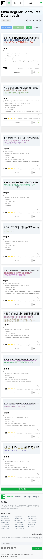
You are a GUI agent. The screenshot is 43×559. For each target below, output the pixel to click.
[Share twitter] (33, 20)
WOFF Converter (5, 520)
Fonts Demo (7, 27)
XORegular (6, 192)
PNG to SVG (4, 516)
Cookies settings (19, 528)
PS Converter (32, 522)
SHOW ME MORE (21, 489)
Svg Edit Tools (18, 516)
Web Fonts (10, 496)
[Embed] (34, 72)
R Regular (6, 368)
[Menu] (21, 3)
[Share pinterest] (37, 20)
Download (17, 72)
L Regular (6, 324)
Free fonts (3, 3)
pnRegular (6, 236)
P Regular (6, 412)
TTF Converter (32, 516)
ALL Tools (31, 526)
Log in (30, 3)
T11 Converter (32, 524)
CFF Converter (5, 524)
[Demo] (3, 65)
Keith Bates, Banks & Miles (12, 283)
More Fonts (20, 27)
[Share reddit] (30, 20)
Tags (29, 27)
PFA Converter (32, 520)
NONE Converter (19, 526)
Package (35, 496)
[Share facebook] (26, 20)
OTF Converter (5, 518)
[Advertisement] (22, 79)
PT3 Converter (18, 522)
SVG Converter (18, 518)
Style (24, 496)
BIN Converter (5, 522)
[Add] (38, 72)
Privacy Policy (5, 528)
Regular (5, 48)
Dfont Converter (5, 526)
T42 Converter (18, 524)
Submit (37, 548)
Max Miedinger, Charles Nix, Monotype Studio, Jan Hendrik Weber (23, 101)
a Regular (6, 148)
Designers (37, 27)
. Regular (5, 280)
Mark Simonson (9, 151)
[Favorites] (38, 65)
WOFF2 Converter (19, 520)
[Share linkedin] (40, 20)
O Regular (6, 456)
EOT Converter (32, 518)
